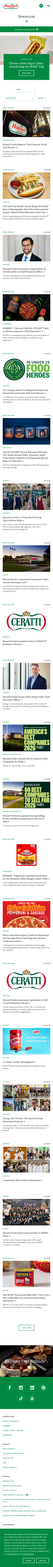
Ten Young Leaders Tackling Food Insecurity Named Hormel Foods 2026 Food (25, 391)
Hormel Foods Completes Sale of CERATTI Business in (25, 643)
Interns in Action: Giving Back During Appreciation (22, 519)
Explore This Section (25, 29)
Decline (42, 1560)
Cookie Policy (12, 1553)
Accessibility (9, 1448)
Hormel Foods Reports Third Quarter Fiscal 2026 (25, 146)
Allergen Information (13, 1453)
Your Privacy (13, 1494)
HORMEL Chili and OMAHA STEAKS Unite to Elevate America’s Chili (26, 330)
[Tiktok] (21, 1398)
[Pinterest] (43, 1387)
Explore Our (25, 1361)
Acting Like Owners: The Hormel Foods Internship (23, 1120)
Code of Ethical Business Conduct (19, 1515)
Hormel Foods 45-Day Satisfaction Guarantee (24, 1510)
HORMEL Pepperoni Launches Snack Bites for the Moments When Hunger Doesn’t (25, 877)
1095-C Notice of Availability (16, 1506)
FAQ (4, 1462)
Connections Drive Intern (22, 1180)
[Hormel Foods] (11, 6)
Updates (6, 481)
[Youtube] (32, 1398)
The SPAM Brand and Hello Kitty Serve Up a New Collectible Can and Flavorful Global (26, 1297)
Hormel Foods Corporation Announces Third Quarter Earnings (26, 581)
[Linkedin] (32, 1387)
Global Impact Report (13, 1430)
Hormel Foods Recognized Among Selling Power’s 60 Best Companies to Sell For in (24, 818)
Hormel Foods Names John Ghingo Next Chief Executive (26, 698)
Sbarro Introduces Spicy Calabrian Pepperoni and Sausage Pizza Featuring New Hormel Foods (26, 937)
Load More (26, 1327)
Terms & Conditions (12, 1485)
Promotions (8, 1481)
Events (5, 575)
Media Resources (11, 1421)
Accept (29, 1560)
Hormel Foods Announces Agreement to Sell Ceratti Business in (25, 1001)
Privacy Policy (10, 1490)
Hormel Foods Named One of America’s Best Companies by (25, 760)
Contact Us (8, 1458)
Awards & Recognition (12, 754)
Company (6, 202)
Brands (6, 931)
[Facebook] (9, 1387)
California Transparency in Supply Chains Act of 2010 (26, 1500)
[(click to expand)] (48, 6)
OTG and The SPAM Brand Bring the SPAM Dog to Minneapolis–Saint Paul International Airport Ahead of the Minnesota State (26, 209)
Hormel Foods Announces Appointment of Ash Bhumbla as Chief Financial (24, 270)
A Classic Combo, (18, 1061)
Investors (7, 1435)
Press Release (8, 108)
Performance (8, 140)
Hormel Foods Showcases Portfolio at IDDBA (25, 1234)
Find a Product (10, 1467)
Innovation (7, 324)
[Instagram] (21, 1387)
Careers (7, 1425)
